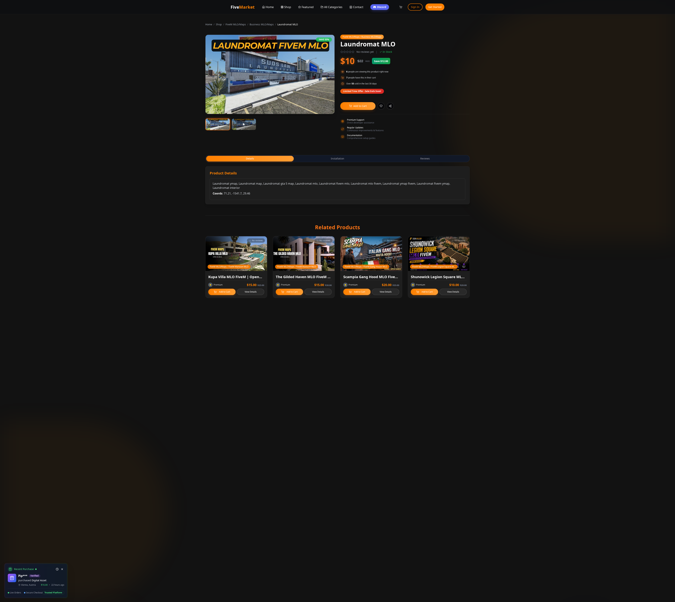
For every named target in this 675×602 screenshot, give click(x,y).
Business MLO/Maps (262, 24)
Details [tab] (250, 158)
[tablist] (337, 158)
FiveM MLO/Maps (236, 24)
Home (208, 24)
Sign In (415, 7)
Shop (219, 24)
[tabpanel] (337, 185)
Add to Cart (360, 106)
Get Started (435, 7)
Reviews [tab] (425, 158)
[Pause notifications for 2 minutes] (56, 569)
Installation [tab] (337, 158)
